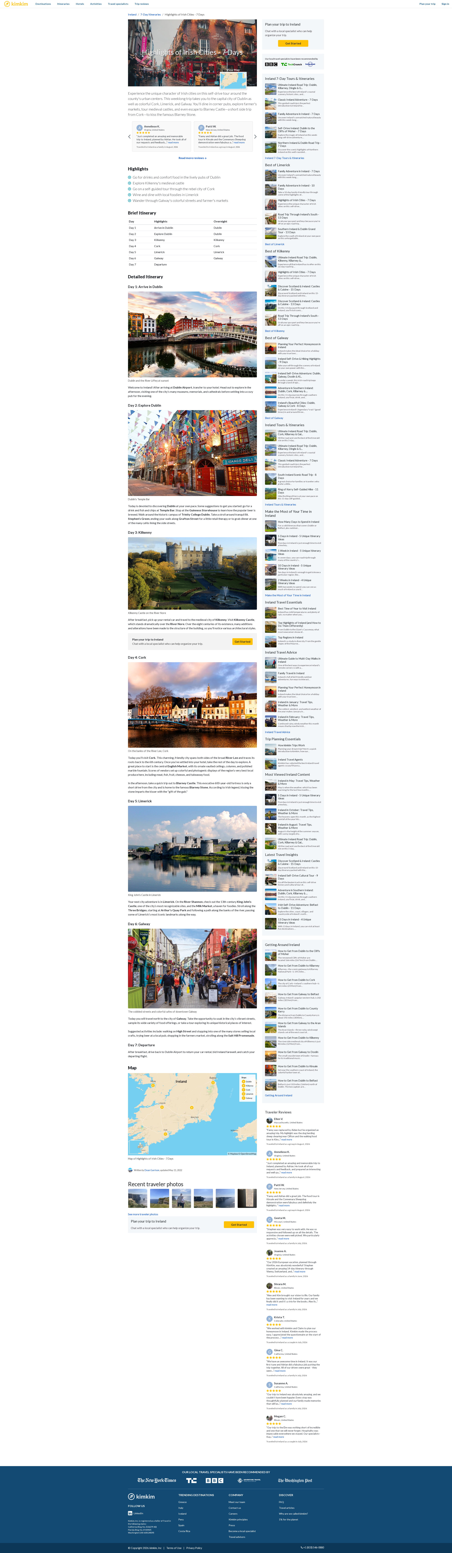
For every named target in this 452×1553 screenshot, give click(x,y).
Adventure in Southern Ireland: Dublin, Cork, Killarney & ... (295, 389)
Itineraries (63, 3)
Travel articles (287, 1507)
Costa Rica (184, 1531)
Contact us (235, 1507)
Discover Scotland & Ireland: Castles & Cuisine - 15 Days (299, 288)
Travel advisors (237, 1536)
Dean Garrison (152, 1170)
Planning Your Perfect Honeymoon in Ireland (299, 345)
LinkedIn (138, 1513)
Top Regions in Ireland (290, 637)
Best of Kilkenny (275, 330)
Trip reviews (142, 3)
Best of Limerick (274, 244)
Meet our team (237, 1501)
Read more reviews (191, 158)
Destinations (43, 3)
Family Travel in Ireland (291, 673)
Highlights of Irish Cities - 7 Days (297, 200)
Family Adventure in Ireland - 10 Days (296, 187)
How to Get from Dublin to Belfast (298, 1080)
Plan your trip (427, 3)
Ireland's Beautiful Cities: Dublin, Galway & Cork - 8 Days (296, 404)
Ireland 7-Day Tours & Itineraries (284, 158)
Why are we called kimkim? (293, 1513)
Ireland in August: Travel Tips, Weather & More (295, 826)
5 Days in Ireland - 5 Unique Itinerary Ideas (299, 537)
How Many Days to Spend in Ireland (298, 521)
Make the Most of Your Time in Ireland (288, 595)
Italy (180, 1507)
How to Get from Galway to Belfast (298, 994)
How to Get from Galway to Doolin (298, 1051)
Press (232, 1525)
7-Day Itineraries (150, 14)
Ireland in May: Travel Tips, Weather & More (299, 782)
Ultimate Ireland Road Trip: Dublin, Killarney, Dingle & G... (297, 86)
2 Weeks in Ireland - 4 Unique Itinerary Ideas (294, 581)
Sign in (445, 3)
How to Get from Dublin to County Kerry (298, 1010)
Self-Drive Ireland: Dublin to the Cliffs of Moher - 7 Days (296, 130)
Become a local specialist (242, 1531)
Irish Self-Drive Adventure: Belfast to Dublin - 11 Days (298, 906)
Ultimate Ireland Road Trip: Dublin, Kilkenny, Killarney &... (297, 259)
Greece (182, 1501)
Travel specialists (118, 3)
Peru (181, 1519)
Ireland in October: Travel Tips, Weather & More (296, 811)
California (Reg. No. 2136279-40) (142, 1527)
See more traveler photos (143, 1214)
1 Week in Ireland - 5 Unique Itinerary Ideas (299, 552)
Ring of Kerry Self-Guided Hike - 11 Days (298, 491)
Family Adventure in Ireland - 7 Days (299, 113)
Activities (96, 3)
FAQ (281, 1501)
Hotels (80, 3)
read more (177, 142)
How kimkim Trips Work (291, 745)
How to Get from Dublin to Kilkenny (298, 1037)
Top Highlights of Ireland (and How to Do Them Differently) (299, 624)
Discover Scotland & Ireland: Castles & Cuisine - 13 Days (299, 302)
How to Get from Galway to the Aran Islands (299, 1024)
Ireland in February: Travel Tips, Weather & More (296, 718)
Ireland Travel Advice (277, 732)
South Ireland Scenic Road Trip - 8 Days (297, 476)
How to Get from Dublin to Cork (296, 979)
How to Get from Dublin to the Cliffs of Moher (299, 952)
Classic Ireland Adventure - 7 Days (298, 99)
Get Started (242, 641)
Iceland (182, 1513)
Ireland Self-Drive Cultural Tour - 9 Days (298, 877)
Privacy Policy (194, 1547)
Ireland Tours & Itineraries (280, 504)
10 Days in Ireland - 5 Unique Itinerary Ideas (294, 567)
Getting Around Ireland (278, 1095)
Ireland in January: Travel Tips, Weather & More (295, 703)
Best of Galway (274, 417)
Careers (233, 1513)
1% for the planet (288, 1519)
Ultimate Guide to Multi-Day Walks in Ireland (299, 660)
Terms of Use (174, 1547)
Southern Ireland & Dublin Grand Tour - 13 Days (296, 230)
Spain (181, 1525)
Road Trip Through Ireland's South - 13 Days (298, 216)
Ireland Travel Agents (290, 759)
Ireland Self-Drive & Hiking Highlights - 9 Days (299, 360)
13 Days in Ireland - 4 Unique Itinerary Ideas (294, 921)
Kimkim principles (238, 1519)
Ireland (132, 14)
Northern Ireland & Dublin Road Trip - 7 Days (299, 144)
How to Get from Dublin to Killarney (298, 965)
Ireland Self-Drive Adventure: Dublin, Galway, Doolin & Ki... (299, 375)
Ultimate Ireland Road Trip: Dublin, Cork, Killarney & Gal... (297, 433)
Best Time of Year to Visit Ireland (297, 608)
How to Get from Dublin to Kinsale (298, 1066)
